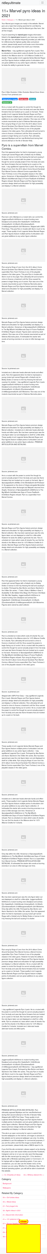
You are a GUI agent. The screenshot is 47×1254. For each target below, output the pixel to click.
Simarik (32, 99)
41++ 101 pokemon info (11, 1219)
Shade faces (23, 99)
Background (7, 1183)
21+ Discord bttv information (13, 1215)
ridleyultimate (11, 2)
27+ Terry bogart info (10, 1206)
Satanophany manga (10, 99)
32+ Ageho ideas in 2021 (12, 1210)
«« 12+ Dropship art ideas (11, 1175)
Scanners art (7, 102)
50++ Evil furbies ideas (11, 1197)
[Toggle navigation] (42, 3)
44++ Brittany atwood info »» (34, 1175)
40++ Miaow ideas (9, 1202)
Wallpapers (7, 1188)
